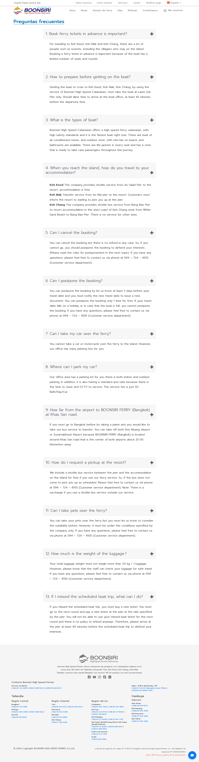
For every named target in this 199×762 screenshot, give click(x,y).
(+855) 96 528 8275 (53, 688)
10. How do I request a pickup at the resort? (86, 462)
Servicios (122, 2)
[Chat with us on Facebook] (192, 755)
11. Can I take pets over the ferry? (76, 510)
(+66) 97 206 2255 (59, 722)
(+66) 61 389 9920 (99, 729)
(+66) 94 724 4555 (19, 688)
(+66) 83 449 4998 (19, 712)
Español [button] (175, 2)
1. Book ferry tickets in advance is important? (86, 33)
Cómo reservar (104, 2)
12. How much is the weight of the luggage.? (86, 553)
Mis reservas (175, 10)
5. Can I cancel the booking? (71, 232)
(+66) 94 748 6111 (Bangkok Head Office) (149, 688)
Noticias (132, 10)
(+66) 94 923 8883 (59, 717)
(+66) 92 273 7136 (99, 734)
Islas (120, 10)
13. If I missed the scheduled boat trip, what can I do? (94, 596)
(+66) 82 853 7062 (99, 707)
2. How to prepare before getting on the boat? (88, 77)
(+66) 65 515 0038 (19, 717)
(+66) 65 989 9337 (115, 727)
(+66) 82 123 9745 (99, 712)
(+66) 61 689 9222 (36, 688)
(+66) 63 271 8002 (116, 712)
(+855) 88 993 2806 (140, 711)
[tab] (99, 34)
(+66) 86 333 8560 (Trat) (142, 690)
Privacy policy (161, 755)
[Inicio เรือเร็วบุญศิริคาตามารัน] (100, 658)
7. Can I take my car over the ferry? (78, 333)
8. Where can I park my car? (71, 367)
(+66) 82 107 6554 (116, 707)
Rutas (84, 10)
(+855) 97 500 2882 (140, 716)
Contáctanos (150, 10)
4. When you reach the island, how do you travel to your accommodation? (97, 170)
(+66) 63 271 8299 (99, 719)
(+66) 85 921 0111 (59, 707)
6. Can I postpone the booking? (74, 280)
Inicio (72, 10)
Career (136, 2)
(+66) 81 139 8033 (99, 714)
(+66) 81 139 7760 (115, 719)
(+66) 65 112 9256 (99, 727)
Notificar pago (153, 2)
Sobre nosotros (84, 2)
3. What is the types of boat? (72, 120)
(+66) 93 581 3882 (99, 739)
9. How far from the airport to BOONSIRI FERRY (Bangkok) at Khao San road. (98, 412)
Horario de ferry (102, 10)
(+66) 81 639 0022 (74, 707)
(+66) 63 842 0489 (60, 712)
